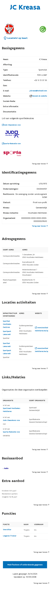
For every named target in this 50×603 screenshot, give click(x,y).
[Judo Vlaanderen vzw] (12, 134)
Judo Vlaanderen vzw (12, 125)
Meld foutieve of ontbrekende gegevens (25, 564)
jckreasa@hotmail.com (38, 91)
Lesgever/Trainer (9, 536)
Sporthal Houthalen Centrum (7, 324)
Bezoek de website (39, 96)
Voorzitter (7, 529)
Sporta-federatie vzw (12, 143)
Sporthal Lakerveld (7, 345)
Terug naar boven (39, 164)
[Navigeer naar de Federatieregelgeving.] (43, 29)
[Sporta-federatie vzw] (12, 153)
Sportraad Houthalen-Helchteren (12, 410)
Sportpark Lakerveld (7, 333)
